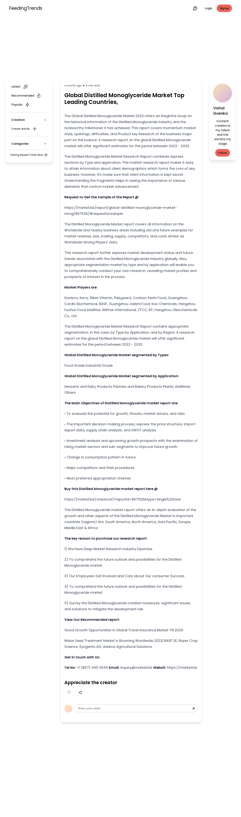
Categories (20, 144)
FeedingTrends (25, 8)
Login (208, 8)
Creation (18, 120)
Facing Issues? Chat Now (27, 155)
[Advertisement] (120, 47)
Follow (222, 153)
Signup (224, 8)
